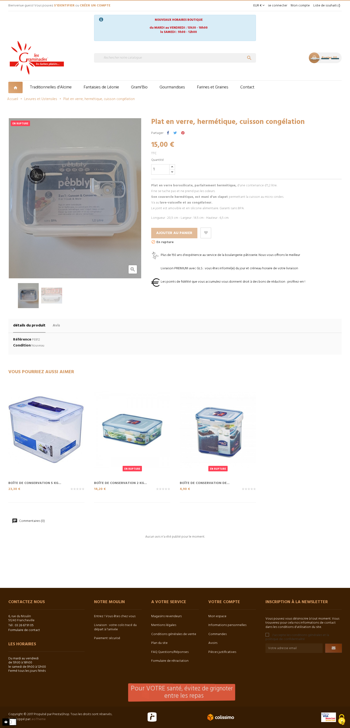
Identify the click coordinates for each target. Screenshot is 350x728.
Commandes (217, 634)
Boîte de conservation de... (205, 482)
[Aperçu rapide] (37, 440)
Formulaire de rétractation (170, 661)
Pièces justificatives (222, 652)
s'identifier (64, 5)
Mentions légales (163, 625)
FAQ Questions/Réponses (170, 652)
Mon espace (217, 616)
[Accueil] (16, 87)
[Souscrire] (333, 648)
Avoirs (212, 643)
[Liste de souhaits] (205, 233)
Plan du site (159, 643)
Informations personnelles (227, 625)
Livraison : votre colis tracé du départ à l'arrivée (115, 627)
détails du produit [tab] (29, 325)
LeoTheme (38, 719)
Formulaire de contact (24, 630)
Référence (22, 340)
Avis (56, 325)
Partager (168, 133)
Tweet (175, 133)
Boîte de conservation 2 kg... (120, 482)
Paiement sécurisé (107, 638)
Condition (22, 346)
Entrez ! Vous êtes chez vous (114, 616)
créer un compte (95, 5)
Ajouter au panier (174, 233)
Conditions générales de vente (173, 634)
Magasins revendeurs (166, 616)
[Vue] (56, 440)
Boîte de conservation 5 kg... (34, 482)
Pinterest (183, 133)
